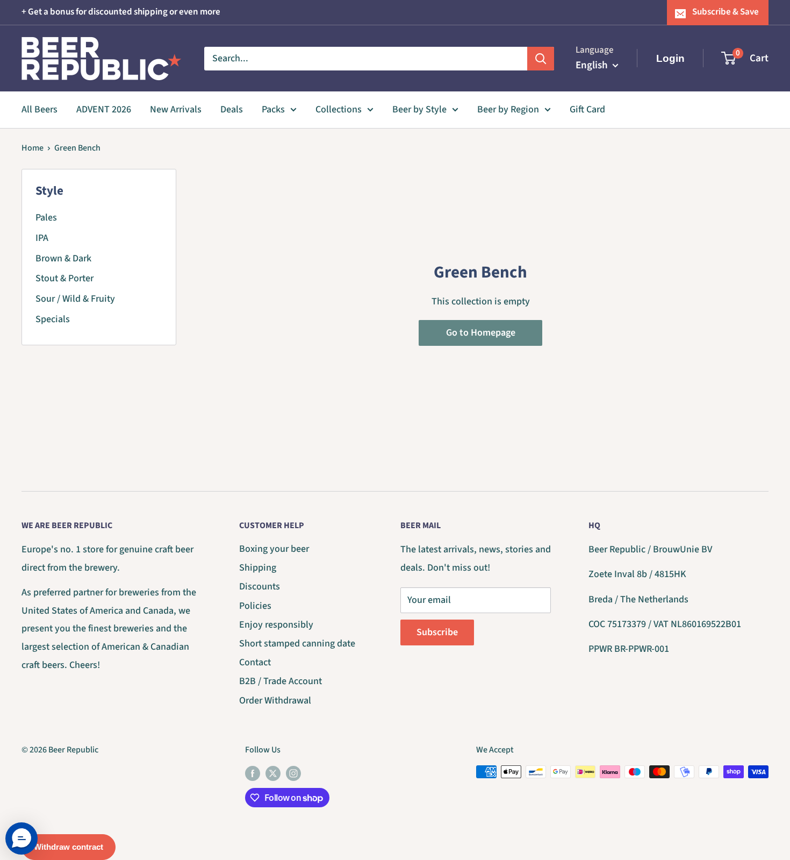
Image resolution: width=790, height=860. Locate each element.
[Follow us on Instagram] (293, 773)
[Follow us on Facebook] (252, 773)
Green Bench (77, 148)
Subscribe (437, 632)
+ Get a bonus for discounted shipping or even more (120, 11)
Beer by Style (419, 109)
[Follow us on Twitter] (273, 773)
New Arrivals (176, 109)
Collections (338, 109)
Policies (255, 606)
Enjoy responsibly (276, 624)
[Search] (540, 58)
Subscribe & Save (725, 11)
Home (32, 148)
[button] (21, 838)
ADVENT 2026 (103, 109)
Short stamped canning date (297, 643)
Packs (273, 109)
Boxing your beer (274, 549)
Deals (231, 109)
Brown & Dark (63, 258)
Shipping (257, 567)
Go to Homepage (480, 332)
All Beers (39, 109)
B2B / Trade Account (280, 681)
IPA (41, 238)
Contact (255, 662)
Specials (52, 319)
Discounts (259, 586)
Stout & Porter (64, 278)
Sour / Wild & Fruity (75, 298)
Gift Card (587, 109)
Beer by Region (508, 109)
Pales (46, 217)
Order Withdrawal (275, 700)
